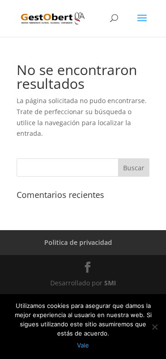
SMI (110, 282)
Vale (83, 345)
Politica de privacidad (78, 242)
